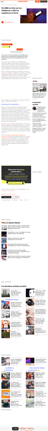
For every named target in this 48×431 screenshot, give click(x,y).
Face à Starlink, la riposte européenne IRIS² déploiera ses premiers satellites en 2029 (40, 311)
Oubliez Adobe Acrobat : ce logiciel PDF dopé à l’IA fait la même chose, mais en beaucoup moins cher (18, 227)
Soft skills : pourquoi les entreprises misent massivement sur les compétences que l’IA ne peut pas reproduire (40, 330)
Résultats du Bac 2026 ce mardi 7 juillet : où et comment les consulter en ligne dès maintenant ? (40, 375)
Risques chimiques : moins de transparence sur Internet (16, 239)
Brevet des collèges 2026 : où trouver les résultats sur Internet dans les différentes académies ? (40, 384)
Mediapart (15, 71)
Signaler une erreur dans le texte (8, 194)
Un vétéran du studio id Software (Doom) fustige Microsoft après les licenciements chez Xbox (16, 384)
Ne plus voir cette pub (6, 40)
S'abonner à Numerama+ (15, 183)
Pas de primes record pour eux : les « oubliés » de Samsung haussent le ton (41, 394)
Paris (26, 199)
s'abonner (44, 1)
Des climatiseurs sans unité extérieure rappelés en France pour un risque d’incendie (16, 394)
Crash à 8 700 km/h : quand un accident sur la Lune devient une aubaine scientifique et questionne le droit (39, 115)
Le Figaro (8, 124)
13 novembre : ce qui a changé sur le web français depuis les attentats (19, 233)
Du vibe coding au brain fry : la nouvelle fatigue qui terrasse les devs (39, 120)
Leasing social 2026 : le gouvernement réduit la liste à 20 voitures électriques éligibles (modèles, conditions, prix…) (16, 403)
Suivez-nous (19, 49)
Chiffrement (14, 199)
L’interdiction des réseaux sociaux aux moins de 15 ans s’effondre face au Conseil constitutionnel (16, 324)
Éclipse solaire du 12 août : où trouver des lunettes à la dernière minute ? (41, 109)
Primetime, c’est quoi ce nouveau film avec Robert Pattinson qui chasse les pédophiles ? (40, 321)
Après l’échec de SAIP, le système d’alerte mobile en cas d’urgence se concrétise (19, 257)
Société (45, 4)
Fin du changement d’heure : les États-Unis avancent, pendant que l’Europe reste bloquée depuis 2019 (16, 361)
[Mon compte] (36, 1)
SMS (30, 199)
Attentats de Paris (6, 199)
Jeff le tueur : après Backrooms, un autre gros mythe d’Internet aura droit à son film (40, 293)
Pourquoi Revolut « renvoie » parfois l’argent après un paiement (39, 125)
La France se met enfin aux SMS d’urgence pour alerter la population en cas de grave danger (18, 252)
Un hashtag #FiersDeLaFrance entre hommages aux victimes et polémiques (19, 245)
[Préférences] (39, 1)
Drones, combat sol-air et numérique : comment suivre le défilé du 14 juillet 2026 (16, 375)
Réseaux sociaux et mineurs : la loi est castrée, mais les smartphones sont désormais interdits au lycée (16, 304)
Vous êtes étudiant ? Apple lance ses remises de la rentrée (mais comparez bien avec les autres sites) (16, 334)
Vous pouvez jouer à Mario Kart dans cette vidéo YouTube (40, 361)
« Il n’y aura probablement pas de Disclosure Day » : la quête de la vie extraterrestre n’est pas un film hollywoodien (40, 403)
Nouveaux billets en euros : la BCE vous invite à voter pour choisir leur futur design (39, 130)
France (21, 199)
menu (2, 1)
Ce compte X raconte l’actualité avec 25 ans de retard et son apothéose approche (16, 293)
